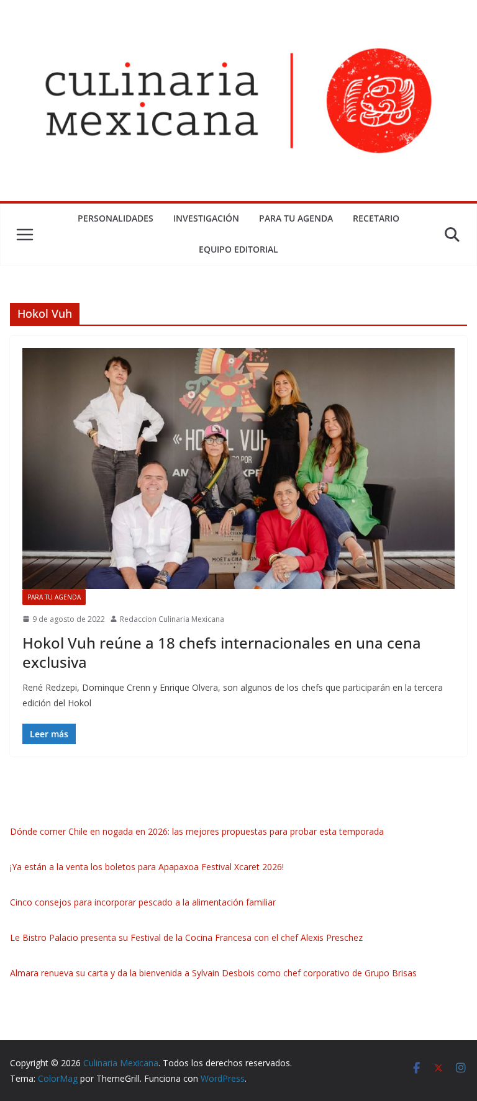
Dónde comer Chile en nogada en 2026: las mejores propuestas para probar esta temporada (197, 831)
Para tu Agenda (296, 218)
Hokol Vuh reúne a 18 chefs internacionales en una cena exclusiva (221, 652)
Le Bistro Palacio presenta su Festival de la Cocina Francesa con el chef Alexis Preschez (186, 937)
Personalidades (115, 218)
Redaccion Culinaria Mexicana (172, 619)
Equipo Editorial (238, 249)
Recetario (376, 218)
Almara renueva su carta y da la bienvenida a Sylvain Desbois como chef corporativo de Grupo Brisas (213, 973)
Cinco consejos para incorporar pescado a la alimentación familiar (143, 902)
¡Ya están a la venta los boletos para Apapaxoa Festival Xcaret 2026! (147, 867)
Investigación (206, 218)
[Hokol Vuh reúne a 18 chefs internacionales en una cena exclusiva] (238, 468)
